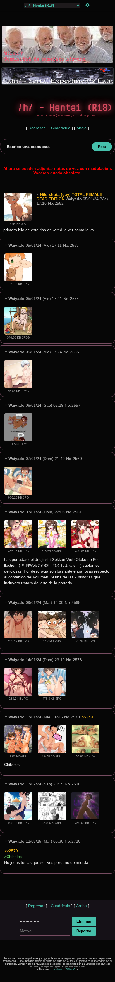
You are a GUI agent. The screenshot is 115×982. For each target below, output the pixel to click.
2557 (75, 405)
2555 (74, 352)
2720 (75, 841)
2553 (74, 245)
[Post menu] (38, 194)
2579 (75, 717)
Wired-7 (70, 969)
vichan (58, 969)
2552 (59, 203)
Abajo (81, 128)
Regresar (36, 128)
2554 (74, 298)
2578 (77, 659)
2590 (75, 784)
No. (51, 203)
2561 (77, 512)
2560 (77, 458)
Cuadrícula (60, 128)
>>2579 (11, 850)
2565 (75, 602)
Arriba (81, 906)
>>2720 (88, 717)
